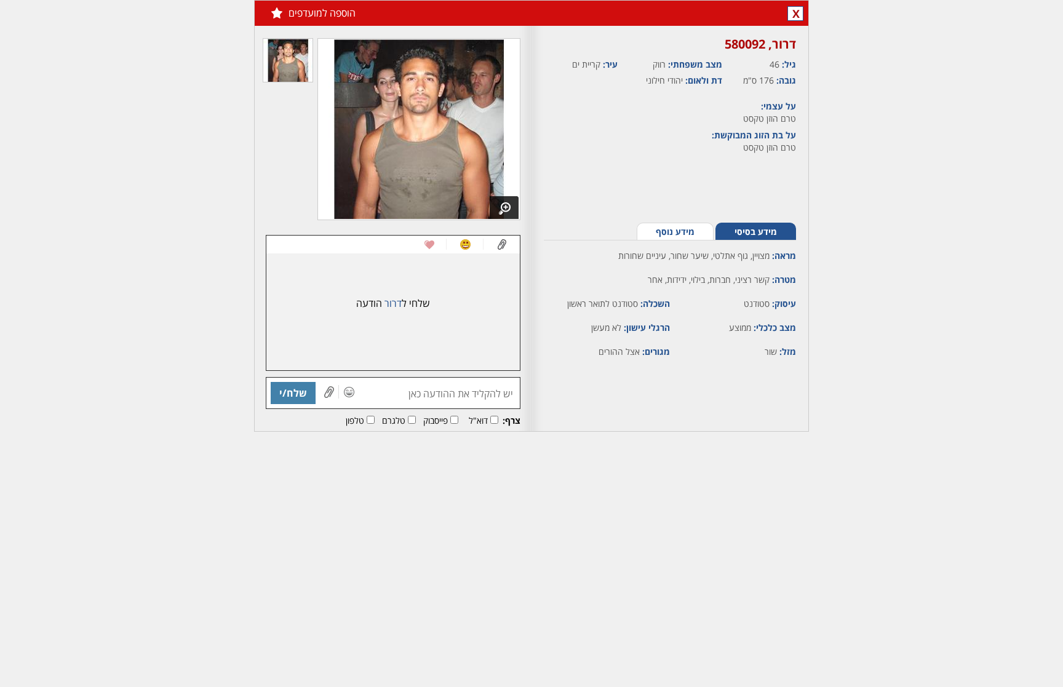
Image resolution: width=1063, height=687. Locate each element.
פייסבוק (435, 420)
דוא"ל (478, 420)
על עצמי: (778, 106)
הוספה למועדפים (322, 13)
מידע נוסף (675, 231)
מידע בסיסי (756, 231)
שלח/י (293, 393)
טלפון (355, 420)
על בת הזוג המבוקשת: (754, 135)
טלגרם (393, 420)
